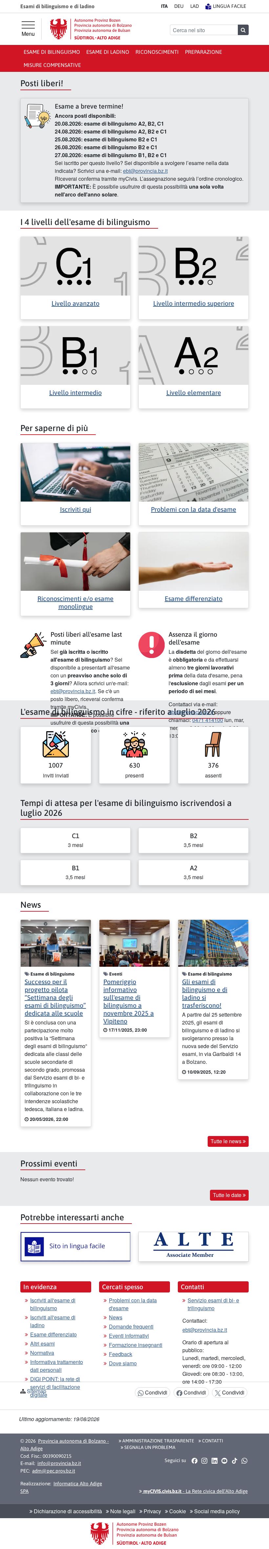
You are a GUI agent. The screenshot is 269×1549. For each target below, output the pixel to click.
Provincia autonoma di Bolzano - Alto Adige (64, 1444)
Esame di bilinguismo (52, 52)
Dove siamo (123, 1363)
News (115, 1317)
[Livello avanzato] (75, 265)
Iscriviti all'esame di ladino (52, 1321)
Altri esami (42, 1343)
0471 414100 (207, 720)
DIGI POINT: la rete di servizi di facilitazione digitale (55, 1386)
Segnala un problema (149, 1447)
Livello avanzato (75, 303)
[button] (194, 1460)
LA (194, 6)
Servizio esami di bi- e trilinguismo (213, 1304)
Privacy (151, 1511)
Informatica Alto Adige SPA (61, 1487)
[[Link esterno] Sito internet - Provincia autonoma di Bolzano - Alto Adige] (91, 29)
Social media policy (216, 1511)
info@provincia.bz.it (59, 1463)
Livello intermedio (75, 392)
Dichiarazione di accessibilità (67, 1511)
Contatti (212, 1440)
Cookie (177, 1511)
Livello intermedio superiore (193, 303)
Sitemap (36, 1391)
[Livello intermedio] (75, 355)
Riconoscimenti (157, 52)
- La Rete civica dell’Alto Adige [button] (195, 1491)
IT (164, 6)
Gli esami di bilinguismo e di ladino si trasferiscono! (204, 993)
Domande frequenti (131, 1326)
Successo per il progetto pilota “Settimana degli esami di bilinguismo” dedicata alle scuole (55, 997)
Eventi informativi (129, 1335)
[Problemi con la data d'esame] (193, 471)
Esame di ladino (107, 52)
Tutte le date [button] (228, 1195)
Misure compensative (52, 65)
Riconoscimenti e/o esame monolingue (75, 602)
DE (179, 6)
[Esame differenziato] (193, 561)
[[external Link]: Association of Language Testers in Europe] (193, 1246)
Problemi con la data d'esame (193, 509)
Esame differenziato (193, 598)
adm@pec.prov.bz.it (53, 1471)
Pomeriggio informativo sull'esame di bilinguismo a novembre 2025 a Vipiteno (128, 1001)
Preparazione (203, 52)
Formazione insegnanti (135, 1345)
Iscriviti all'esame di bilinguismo (52, 1304)
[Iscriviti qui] (75, 471)
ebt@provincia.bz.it (145, 171)
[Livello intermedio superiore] (193, 265)
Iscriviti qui (75, 509)
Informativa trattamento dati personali (56, 1365)
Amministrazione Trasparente (157, 1440)
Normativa (42, 1352)
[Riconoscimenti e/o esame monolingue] (75, 561)
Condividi (155, 1392)
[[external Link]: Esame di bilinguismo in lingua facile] (75, 1246)
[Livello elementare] (193, 355)
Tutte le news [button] (227, 1141)
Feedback (120, 1354)
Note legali (122, 1511)
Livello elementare (193, 392)
